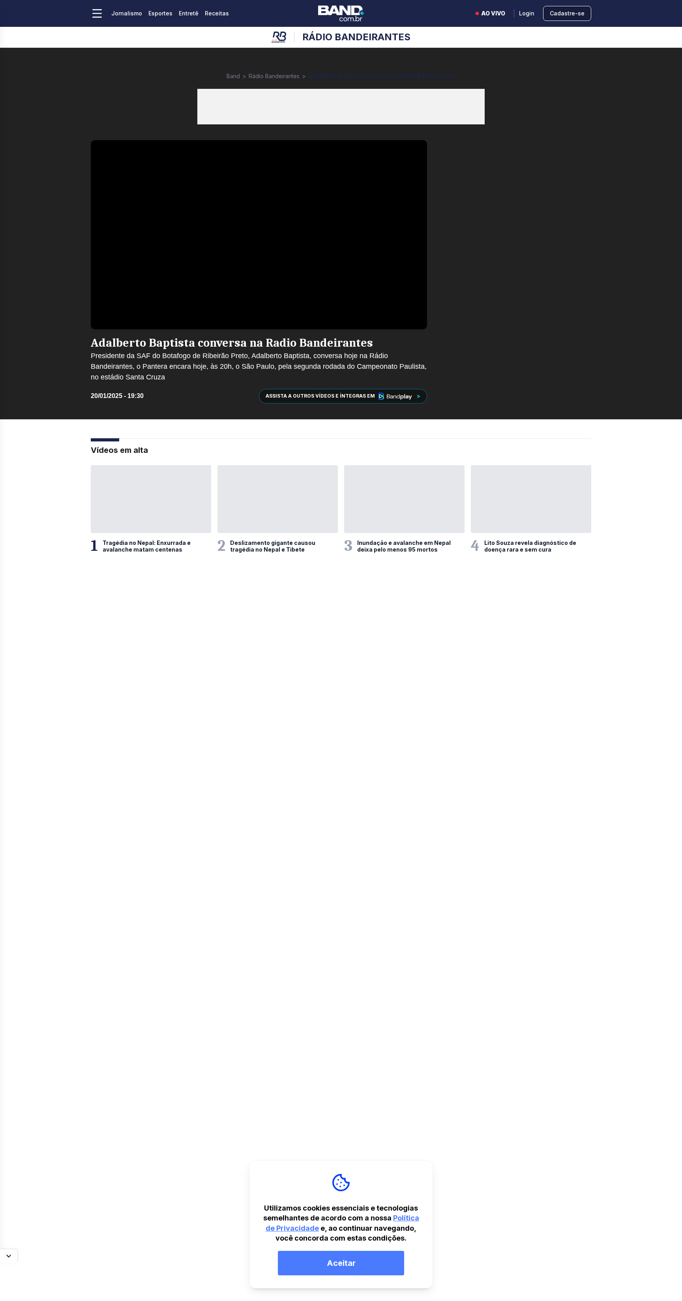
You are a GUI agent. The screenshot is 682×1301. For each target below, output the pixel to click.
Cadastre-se (567, 13)
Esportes (160, 13)
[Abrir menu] (97, 13)
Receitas (217, 13)
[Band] (341, 13)
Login (526, 13)
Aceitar (341, 1263)
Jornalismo (126, 13)
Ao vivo (493, 13)
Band (233, 76)
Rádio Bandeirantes (274, 76)
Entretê (189, 13)
